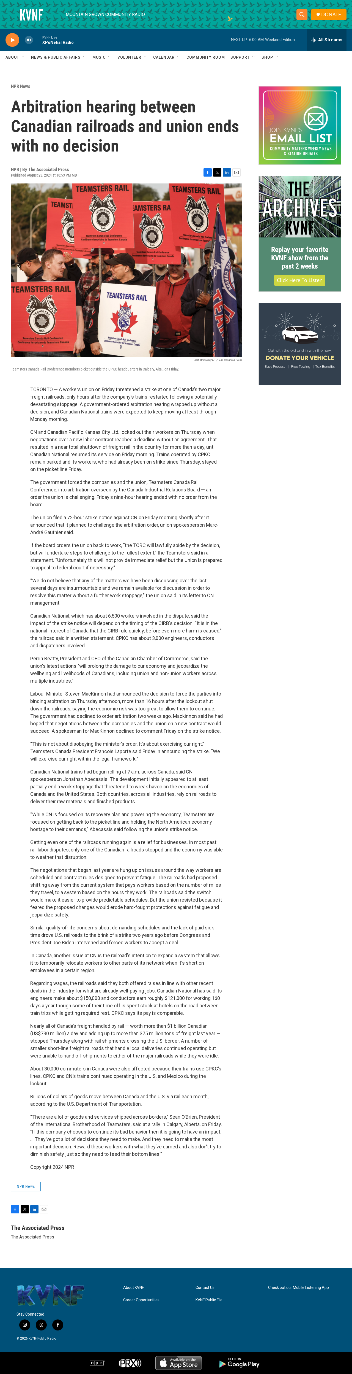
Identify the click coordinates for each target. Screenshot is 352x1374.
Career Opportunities (141, 1300)
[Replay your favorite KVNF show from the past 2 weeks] (300, 207)
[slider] (37, 40)
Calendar (164, 57)
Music (99, 57)
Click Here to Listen (300, 280)
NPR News (20, 86)
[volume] (29, 40)
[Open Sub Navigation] (23, 57)
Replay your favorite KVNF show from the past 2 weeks (299, 257)
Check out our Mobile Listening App (298, 1288)
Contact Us (205, 1288)
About (12, 57)
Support (240, 57)
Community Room (205, 57)
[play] (12, 40)
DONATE (331, 14)
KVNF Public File (209, 1300)
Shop (267, 57)
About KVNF (133, 1288)
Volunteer (129, 57)
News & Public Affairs (56, 57)
